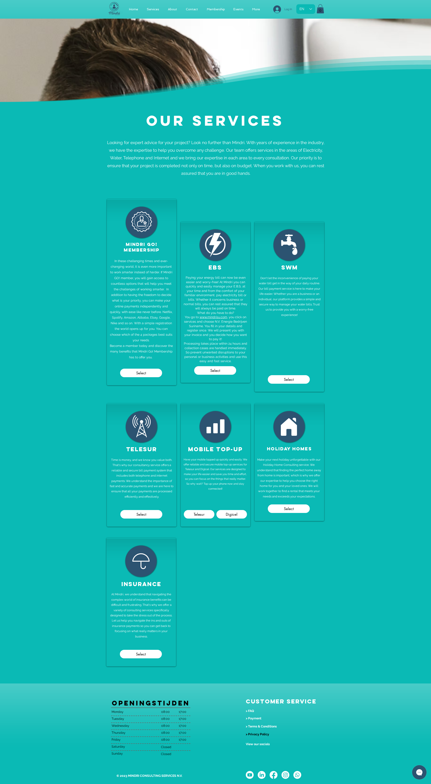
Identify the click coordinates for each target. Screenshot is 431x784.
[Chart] (215, 426)
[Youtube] (250, 775)
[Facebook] (273, 775)
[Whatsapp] (297, 775)
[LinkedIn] (262, 775)
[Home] (289, 427)
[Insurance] (141, 561)
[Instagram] (285, 775)
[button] (320, 8)
